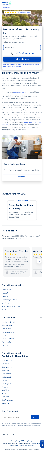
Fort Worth (6, 374)
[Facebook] (13, 434)
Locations (5, 303)
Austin (4, 393)
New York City (7, 361)
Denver (5, 380)
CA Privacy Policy (26, 441)
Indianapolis (6, 377)
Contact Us (6, 290)
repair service (18, 92)
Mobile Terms (14, 445)
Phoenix (5, 387)
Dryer (4, 335)
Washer (5, 345)
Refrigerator (7, 342)
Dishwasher (6, 329)
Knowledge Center (9, 300)
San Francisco (7, 400)
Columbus (6, 397)
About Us (5, 293)
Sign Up (35, 417)
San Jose (5, 370)
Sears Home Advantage (11, 306)
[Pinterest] (10, 434)
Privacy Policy (15, 441)
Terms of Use (36, 443)
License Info (23, 445)
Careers (5, 296)
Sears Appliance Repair (14, 164)
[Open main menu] (41, 3)
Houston (5, 364)
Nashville (5, 403)
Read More (22, 177)
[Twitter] (7, 434)
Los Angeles (6, 384)
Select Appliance (12, 48)
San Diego (6, 390)
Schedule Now (22, 59)
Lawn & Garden (8, 339)
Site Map (30, 445)
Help (4, 310)
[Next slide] (39, 261)
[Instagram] (4, 434)
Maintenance (7, 325)
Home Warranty (8, 332)
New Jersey (6, 7)
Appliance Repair (9, 322)
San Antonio (7, 367)
